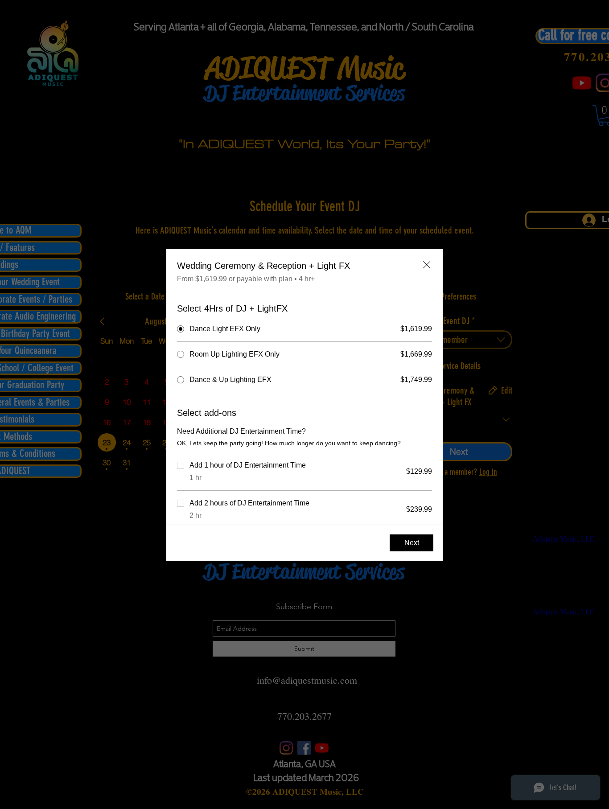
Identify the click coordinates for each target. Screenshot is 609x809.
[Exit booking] (426, 264)
